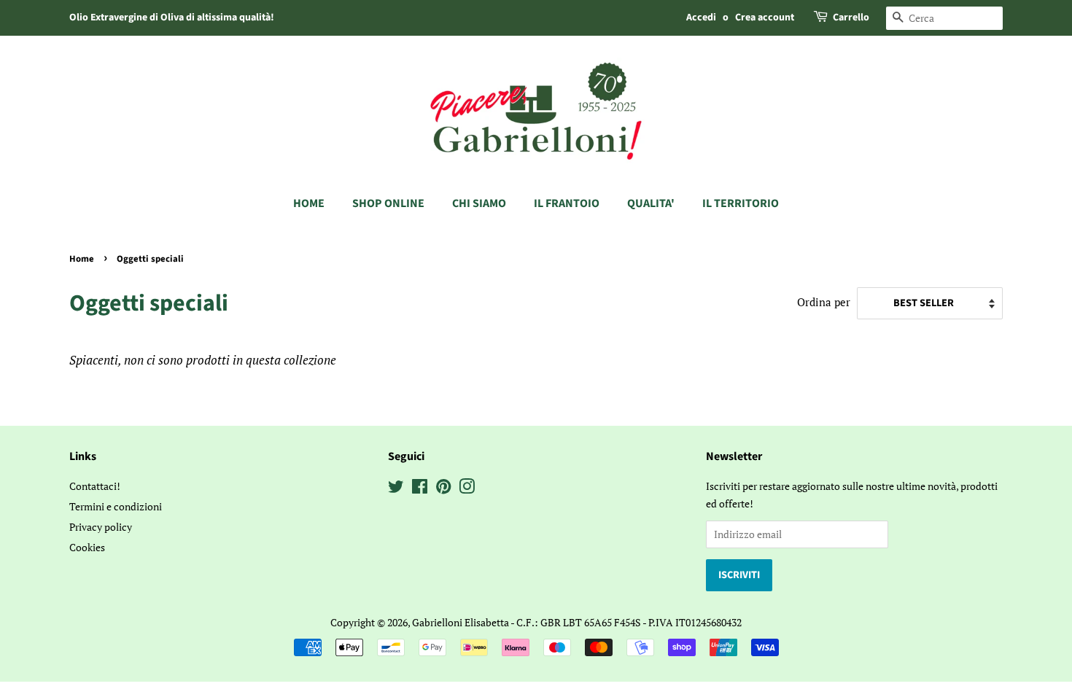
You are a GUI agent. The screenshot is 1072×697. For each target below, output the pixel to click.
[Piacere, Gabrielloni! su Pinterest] (443, 489)
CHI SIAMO (479, 203)
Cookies (87, 547)
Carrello (851, 17)
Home (309, 203)
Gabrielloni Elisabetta (460, 622)
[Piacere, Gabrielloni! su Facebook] (419, 489)
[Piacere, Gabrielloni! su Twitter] (396, 489)
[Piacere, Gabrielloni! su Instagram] (467, 489)
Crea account (764, 17)
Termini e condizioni (115, 506)
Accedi (701, 17)
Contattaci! (94, 486)
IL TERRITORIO (740, 203)
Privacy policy (100, 527)
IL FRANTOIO (566, 203)
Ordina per (823, 302)
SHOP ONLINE (388, 203)
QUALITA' (651, 203)
